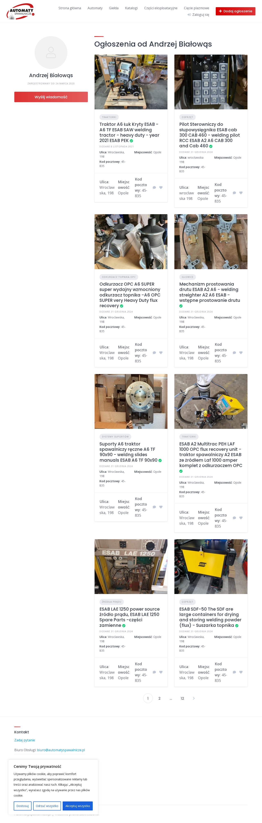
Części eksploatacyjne (160, 8)
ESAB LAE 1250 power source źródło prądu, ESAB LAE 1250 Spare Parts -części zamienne (129, 617)
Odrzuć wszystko (47, 806)
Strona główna (70, 8)
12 (182, 698)
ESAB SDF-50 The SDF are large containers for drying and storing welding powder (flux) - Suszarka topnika (210, 617)
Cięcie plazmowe (196, 8)
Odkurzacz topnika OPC (119, 276)
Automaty (95, 8)
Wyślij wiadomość (51, 97)
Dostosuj (22, 806)
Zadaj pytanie (24, 740)
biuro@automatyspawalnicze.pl (61, 750)
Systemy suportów (115, 436)
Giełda (114, 8)
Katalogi (131, 8)
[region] (53, 787)
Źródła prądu (111, 601)
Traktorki (109, 117)
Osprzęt (187, 117)
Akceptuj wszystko (78, 806)
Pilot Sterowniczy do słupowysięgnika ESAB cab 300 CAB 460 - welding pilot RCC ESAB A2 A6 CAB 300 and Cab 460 (209, 135)
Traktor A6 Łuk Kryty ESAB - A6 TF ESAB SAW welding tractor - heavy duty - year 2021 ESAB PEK (129, 132)
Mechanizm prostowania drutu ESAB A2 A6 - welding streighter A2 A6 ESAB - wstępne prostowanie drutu (209, 292)
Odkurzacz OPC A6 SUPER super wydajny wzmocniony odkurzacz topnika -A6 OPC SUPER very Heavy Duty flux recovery (129, 295)
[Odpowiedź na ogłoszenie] (154, 187)
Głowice (187, 276)
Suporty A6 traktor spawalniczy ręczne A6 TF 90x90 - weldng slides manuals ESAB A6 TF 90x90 (128, 452)
